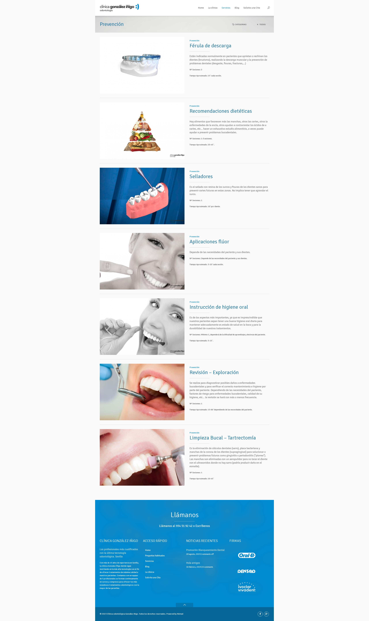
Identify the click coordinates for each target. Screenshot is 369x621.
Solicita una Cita (152, 577)
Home (148, 550)
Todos (262, 24)
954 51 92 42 (184, 526)
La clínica (149, 572)
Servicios (149, 561)
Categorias (240, 24)
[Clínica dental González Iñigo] (119, 8)
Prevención (194, 40)
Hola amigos (193, 562)
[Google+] (266, 614)
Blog (147, 566)
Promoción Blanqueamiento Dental (205, 550)
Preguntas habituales (155, 555)
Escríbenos (202, 526)
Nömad (180, 614)
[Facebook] (260, 614)
